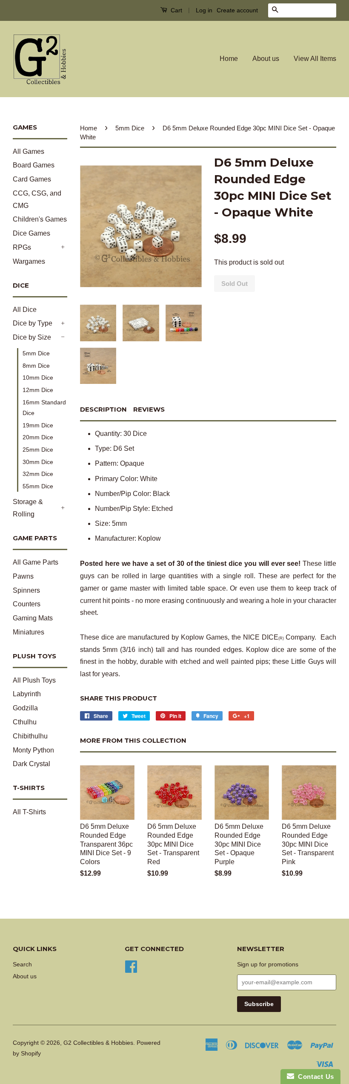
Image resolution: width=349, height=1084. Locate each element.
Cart (175, 10)
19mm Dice (38, 425)
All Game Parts (35, 562)
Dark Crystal (31, 763)
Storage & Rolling (28, 508)
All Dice (25, 309)
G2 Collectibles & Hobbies (98, 1043)
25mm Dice (38, 449)
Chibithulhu (30, 736)
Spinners (26, 590)
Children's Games (40, 219)
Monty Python (33, 750)
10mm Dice (38, 377)
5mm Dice (36, 353)
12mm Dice (38, 389)
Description (103, 409)
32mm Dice (38, 473)
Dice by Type (32, 323)
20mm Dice (38, 437)
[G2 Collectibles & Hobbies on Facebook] (131, 966)
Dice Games (31, 233)
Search (22, 964)
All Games (28, 151)
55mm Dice (38, 486)
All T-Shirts (29, 812)
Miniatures (28, 632)
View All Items (315, 58)
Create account (237, 10)
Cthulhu (25, 722)
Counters (26, 604)
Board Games (33, 165)
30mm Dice (38, 461)
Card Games (32, 179)
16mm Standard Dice (44, 407)
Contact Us (314, 1076)
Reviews (149, 409)
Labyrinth (27, 694)
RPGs (22, 247)
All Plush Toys (34, 680)
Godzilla (25, 708)
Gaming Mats (33, 618)
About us (265, 58)
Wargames (29, 261)
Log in (204, 10)
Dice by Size (32, 337)
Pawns (23, 576)
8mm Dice (36, 365)
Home (229, 58)
